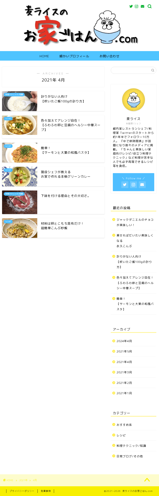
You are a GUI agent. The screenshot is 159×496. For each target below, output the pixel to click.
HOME (44, 56)
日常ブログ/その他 (130, 456)
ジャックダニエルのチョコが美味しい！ (135, 222)
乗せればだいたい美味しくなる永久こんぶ (135, 240)
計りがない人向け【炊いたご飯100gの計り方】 (134, 261)
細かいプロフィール (74, 56)
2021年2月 (124, 383)
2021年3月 (124, 372)
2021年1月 (124, 393)
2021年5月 (124, 351)
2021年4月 (124, 362)
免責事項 (46, 491)
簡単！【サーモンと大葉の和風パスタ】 (135, 304)
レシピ (121, 435)
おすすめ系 (124, 425)
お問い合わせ (109, 56)
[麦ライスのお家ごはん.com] (79, 46)
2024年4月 (124, 341)
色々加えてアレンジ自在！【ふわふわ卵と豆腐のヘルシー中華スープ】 (135, 283)
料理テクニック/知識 (131, 446)
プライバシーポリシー (22, 491)
